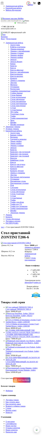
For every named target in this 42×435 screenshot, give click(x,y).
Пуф (12, 185)
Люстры (13, 83)
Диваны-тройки (16, 57)
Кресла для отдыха (17, 164)
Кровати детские (17, 171)
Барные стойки (16, 135)
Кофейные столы (17, 160)
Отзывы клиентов (13, 428)
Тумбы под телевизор (18, 206)
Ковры (13, 64)
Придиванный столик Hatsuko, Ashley (21, 370)
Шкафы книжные (17, 125)
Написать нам (11, 432)
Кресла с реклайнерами (19, 72)
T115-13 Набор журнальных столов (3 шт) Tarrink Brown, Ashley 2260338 (22, 325)
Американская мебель (14, 6)
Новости (9, 412)
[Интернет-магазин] (12, 18)
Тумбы (13, 116)
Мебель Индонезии (13, 10)
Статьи (8, 408)
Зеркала (13, 59)
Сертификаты (11, 424)
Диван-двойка (16, 141)
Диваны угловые (17, 53)
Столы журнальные (18, 97)
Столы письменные (18, 101)
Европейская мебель (14, 8)
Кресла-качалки (16, 74)
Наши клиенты (12, 430)
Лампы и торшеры (17, 80)
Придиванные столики (19, 183)
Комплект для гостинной (20, 152)
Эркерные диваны (13, 127)
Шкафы (13, 122)
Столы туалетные (17, 194)
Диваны (9, 215)
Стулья (13, 108)
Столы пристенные (18, 106)
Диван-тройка (15, 143)
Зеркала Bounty (16, 62)
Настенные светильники (20, 177)
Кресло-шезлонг (16, 76)
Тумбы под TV (16, 204)
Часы (12, 120)
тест (2, 227)
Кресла (13, 68)
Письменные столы (18, 181)
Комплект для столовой (19, 156)
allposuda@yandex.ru (33, 282)
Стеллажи (14, 187)
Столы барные (16, 95)
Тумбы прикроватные (19, 118)
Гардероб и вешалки (18, 139)
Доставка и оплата (13, 221)
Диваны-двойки (16, 55)
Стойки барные (16, 93)
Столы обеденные (17, 99)
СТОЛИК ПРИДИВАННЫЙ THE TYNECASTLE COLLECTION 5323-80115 (23, 335)
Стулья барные (16, 110)
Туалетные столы (17, 114)
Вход (3, 39)
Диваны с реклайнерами (20, 51)
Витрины (14, 137)
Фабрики (9, 391)
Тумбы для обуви (17, 202)
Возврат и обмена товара (15, 406)
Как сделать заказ (12, 402)
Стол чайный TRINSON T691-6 (18, 309)
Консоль (13, 158)
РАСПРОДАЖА (12, 223)
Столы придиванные (18, 104)
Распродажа (15, 89)
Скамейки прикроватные (20, 91)
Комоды (13, 66)
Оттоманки (14, 87)
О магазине (10, 422)
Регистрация (11, 39)
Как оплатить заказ (13, 404)
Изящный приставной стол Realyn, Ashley (22, 343)
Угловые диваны (12, 129)
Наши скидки (11, 426)
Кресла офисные (16, 70)
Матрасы (13, 85)
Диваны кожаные (17, 49)
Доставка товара (12, 400)
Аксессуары (15, 45)
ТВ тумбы (14, 112)
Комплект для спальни (19, 154)
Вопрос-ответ (11, 410)
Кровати (13, 78)
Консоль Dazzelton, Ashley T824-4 (19, 316)
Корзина (4, 37)
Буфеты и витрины (17, 47)
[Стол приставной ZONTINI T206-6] (16, 243)
